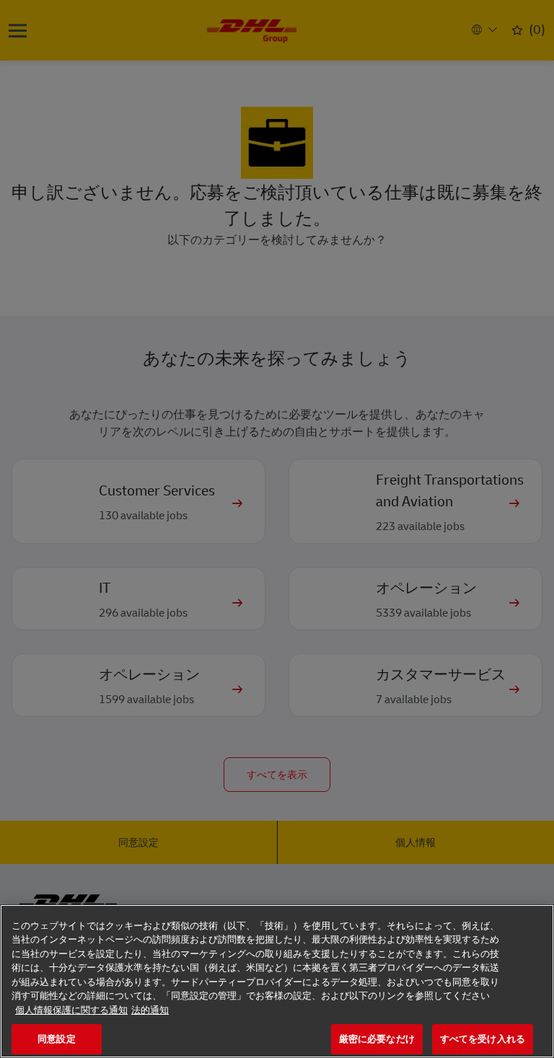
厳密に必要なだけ (377, 1038)
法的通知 (150, 1010)
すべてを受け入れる (482, 1038)
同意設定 (57, 1038)
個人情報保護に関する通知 (71, 1010)
